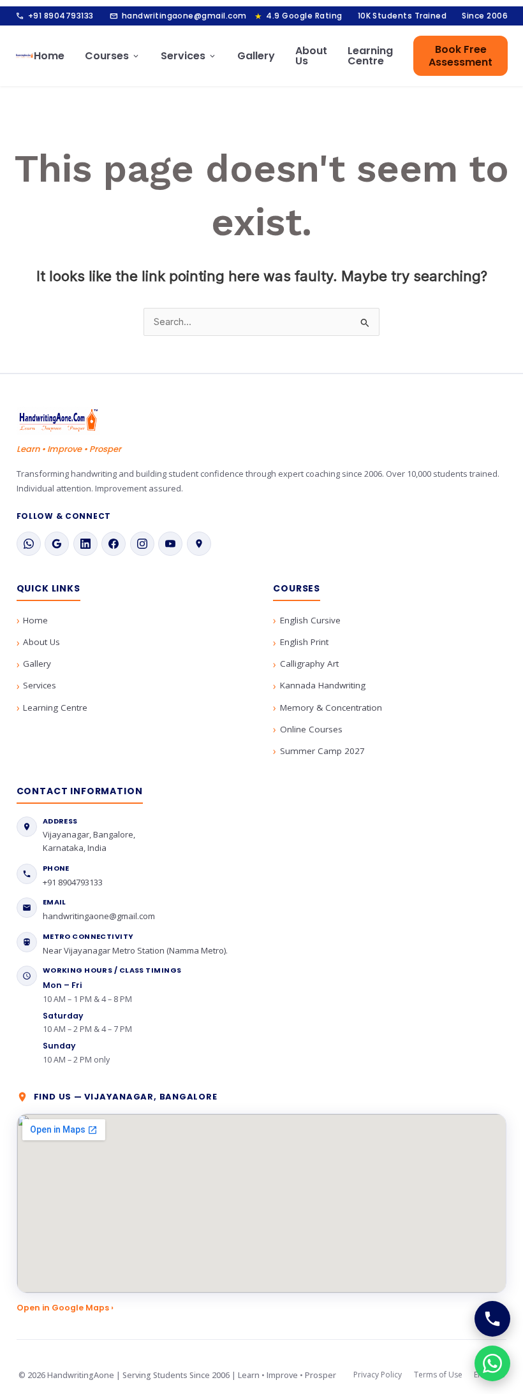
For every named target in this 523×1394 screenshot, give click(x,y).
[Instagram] (142, 544)
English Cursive (310, 620)
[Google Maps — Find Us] (199, 544)
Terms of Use (438, 1374)
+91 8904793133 (54, 15)
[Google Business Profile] (57, 544)
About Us (311, 56)
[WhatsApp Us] (492, 1363)
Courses (112, 56)
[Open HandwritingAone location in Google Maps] (261, 1203)
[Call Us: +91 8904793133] (492, 1319)
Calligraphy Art (309, 663)
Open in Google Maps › (65, 1307)
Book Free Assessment (460, 55)
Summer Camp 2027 (322, 751)
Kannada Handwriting (322, 685)
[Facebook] (113, 544)
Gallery (256, 56)
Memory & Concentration (331, 707)
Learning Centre (370, 56)
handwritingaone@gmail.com (178, 15)
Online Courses (311, 729)
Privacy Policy (377, 1374)
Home (49, 56)
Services (189, 56)
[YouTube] (170, 544)
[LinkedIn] (85, 544)
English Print (304, 642)
